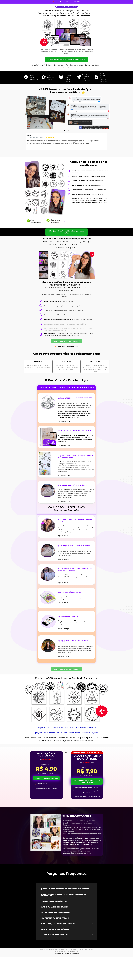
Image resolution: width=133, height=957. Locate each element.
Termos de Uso (59, 953)
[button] (64, 130)
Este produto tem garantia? (54, 935)
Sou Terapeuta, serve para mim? (55, 918)
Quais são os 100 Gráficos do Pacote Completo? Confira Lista (63, 895)
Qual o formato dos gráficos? (55, 929)
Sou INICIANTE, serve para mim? (55, 912)
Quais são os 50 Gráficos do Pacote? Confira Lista (64, 889)
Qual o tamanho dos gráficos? (55, 907)
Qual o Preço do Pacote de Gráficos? (58, 923)
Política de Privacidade (72, 953)
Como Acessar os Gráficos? (53, 901)
